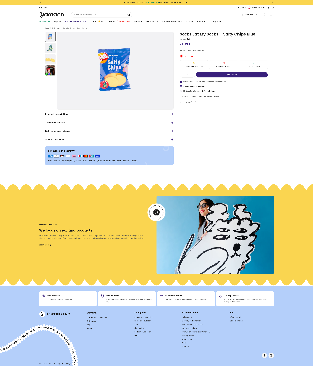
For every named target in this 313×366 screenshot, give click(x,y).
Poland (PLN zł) (257, 7)
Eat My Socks (56, 28)
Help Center (43, 7)
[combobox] (101, 14)
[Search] (128, 14)
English (241, 7)
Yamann (49, 363)
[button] (40, 2)
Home (47, 28)
